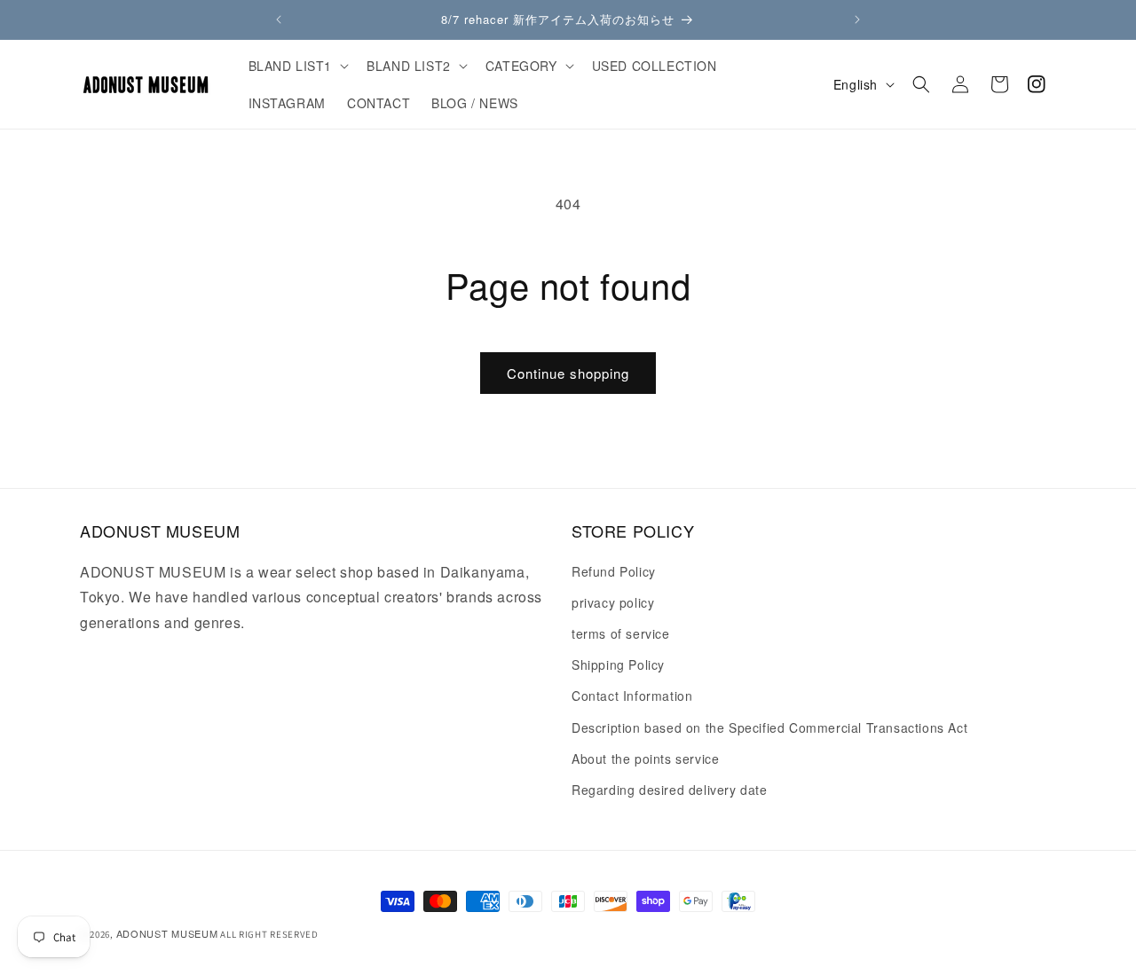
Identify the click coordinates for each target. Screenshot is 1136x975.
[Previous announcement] (278, 19)
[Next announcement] (857, 19)
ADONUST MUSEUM (167, 933)
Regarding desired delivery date (670, 789)
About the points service (645, 758)
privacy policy (613, 602)
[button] (297, 65)
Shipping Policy (618, 664)
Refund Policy (614, 571)
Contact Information (632, 695)
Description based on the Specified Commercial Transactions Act (769, 727)
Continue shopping (568, 373)
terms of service (621, 633)
